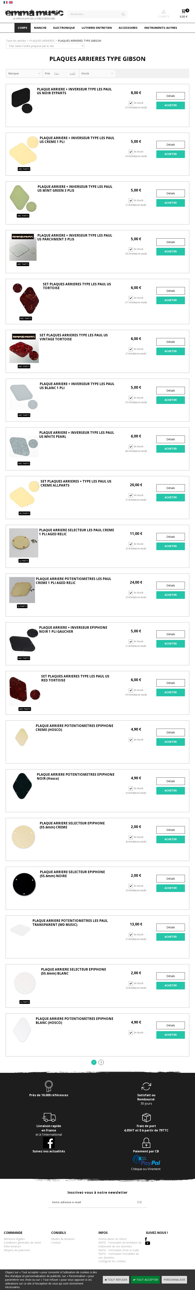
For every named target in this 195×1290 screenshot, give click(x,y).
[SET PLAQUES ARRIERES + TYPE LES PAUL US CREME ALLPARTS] (24, 509)
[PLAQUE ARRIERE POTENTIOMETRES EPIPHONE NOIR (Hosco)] (22, 798)
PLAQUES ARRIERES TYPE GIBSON (79, 40)
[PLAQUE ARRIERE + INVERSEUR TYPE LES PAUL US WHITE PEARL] (23, 459)
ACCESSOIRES (128, 28)
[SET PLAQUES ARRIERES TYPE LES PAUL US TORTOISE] (25, 314)
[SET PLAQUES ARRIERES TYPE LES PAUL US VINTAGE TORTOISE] (24, 362)
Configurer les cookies (112, 1261)
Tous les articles (16, 40)
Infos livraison (12, 1246)
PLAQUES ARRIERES (42, 40)
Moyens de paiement (17, 1250)
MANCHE (40, 28)
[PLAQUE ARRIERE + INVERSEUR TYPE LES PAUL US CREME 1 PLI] (24, 164)
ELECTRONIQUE (64, 28)
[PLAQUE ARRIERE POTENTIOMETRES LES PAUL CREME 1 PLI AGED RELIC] (22, 602)
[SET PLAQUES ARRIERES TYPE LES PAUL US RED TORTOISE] (24, 705)
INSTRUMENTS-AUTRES (160, 28)
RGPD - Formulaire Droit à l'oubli (118, 1250)
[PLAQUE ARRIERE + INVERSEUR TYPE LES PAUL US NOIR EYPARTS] (22, 113)
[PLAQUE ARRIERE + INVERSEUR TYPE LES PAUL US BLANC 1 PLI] (24, 410)
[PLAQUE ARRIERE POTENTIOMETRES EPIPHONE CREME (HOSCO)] (22, 748)
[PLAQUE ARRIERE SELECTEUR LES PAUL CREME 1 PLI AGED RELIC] (23, 556)
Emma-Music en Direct (112, 1239)
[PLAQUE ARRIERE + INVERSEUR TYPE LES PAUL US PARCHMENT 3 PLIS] (23, 260)
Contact (56, 1242)
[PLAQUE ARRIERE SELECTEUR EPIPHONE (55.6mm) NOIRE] (24, 899)
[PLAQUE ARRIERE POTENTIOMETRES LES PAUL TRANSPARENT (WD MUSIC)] (20, 940)
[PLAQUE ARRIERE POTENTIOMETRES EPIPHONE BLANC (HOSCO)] (22, 1041)
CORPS (22, 28)
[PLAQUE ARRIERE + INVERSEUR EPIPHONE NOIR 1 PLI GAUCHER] (23, 654)
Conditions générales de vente (22, 1242)
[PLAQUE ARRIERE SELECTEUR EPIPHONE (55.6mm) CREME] (24, 850)
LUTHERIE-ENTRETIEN (97, 28)
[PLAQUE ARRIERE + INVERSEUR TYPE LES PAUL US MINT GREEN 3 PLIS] (23, 211)
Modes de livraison (62, 1239)
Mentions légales (14, 1239)
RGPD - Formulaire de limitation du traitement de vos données (119, 1244)
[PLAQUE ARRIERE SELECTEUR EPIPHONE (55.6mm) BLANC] (24, 997)
